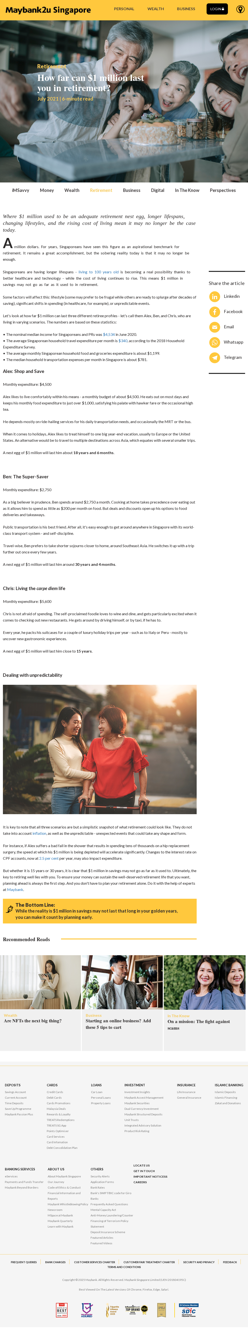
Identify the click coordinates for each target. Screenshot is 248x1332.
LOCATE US (141, 1165)
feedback (230, 1262)
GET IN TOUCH (144, 1171)
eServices (11, 1176)
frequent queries (24, 1262)
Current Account (16, 1097)
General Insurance (189, 1097)
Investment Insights (137, 1092)
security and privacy (199, 1262)
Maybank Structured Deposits (143, 1114)
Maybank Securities (137, 1103)
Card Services (56, 1136)
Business (131, 190)
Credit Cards (55, 1092)
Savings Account (15, 1092)
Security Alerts (100, 1176)
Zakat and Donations (228, 1103)
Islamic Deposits (225, 1092)
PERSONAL (124, 8)
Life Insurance (186, 1092)
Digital (157, 190)
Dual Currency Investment (141, 1109)
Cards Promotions (58, 1103)
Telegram (233, 357)
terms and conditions (124, 1267)
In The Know (187, 190)
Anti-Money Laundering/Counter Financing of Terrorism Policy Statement (112, 1221)
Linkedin (232, 296)
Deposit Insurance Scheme (108, 1232)
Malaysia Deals (56, 1109)
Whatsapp (233, 342)
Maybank (15, 889)
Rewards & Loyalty (58, 1114)
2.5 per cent (49, 858)
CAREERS (140, 1182)
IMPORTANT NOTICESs (150, 1176)
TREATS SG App (56, 1125)
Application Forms (102, 1182)
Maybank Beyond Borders (22, 1187)
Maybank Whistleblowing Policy (68, 1204)
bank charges (55, 1262)
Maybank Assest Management (143, 1097)
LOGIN (215, 9)
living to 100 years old (98, 271)
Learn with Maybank (60, 1226)
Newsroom (55, 1210)
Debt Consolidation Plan (62, 1148)
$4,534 (109, 334)
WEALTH (155, 8)
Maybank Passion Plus (19, 1114)
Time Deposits (14, 1103)
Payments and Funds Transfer (24, 1182)
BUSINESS (186, 8)
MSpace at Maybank (60, 1215)
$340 (122, 340)
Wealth (71, 190)
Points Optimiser (58, 1131)
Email (229, 326)
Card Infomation (57, 1142)
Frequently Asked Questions (109, 1204)
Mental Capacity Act (103, 1210)
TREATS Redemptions (61, 1120)
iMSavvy (20, 190)
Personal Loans (101, 1097)
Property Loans (101, 1103)
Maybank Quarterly (60, 1221)
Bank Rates (98, 1187)
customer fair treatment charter (149, 1262)
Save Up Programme (18, 1109)
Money (47, 190)
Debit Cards (54, 1097)
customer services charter (94, 1262)
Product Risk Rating (136, 1131)
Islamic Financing (226, 1097)
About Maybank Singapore (64, 1176)
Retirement (101, 190)
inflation (39, 833)
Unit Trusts (131, 1120)
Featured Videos (101, 1243)
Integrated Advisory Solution (142, 1125)
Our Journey (56, 1182)
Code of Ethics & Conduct (64, 1187)
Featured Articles (102, 1237)
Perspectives (223, 190)
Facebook (233, 311)
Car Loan (96, 1092)
